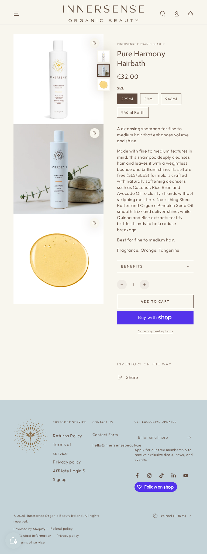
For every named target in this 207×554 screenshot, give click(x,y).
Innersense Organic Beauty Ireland (55, 516)
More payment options (155, 331)
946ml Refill (132, 112)
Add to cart (155, 301)
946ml (171, 98)
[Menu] (16, 14)
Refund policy (61, 529)
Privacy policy (67, 462)
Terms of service (32, 542)
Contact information (35, 536)
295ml (127, 98)
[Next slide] (189, 347)
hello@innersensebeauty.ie (117, 445)
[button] (163, 14)
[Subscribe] (190, 437)
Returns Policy (67, 435)
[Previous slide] (121, 347)
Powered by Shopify (29, 529)
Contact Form (105, 434)
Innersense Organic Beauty (141, 44)
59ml (149, 98)
